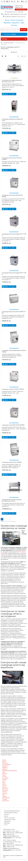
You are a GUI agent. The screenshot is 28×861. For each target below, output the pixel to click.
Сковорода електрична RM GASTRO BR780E (12, 195)
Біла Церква (5, 778)
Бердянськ (5, 769)
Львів (3, 772)
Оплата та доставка (9, 818)
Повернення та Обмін (9, 819)
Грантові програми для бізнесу (12, 811)
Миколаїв (4, 773)
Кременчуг (5, 766)
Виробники (7, 823)
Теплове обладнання (9, 42)
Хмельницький (5, 797)
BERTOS (19, 552)
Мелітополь (5, 788)
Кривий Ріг (5, 767)
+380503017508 (19, 7)
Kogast (2, 553)
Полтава (4, 776)
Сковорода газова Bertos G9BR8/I (12, 462)
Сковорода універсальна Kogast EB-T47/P (12, 119)
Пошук (24, 29)
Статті (5, 824)
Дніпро (4, 761)
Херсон (4, 784)
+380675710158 (19, 5)
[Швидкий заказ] (10, 94)
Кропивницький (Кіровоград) (9, 770)
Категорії (4, 39)
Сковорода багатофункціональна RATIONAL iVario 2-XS (12, 81)
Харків (3, 782)
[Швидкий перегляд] (12, 94)
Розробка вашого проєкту (11, 812)
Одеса (3, 775)
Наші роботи (7, 821)
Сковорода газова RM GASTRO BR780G (13, 425)
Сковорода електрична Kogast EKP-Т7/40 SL (14, 273)
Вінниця (4, 760)
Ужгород (4, 799)
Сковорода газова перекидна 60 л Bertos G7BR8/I (14, 351)
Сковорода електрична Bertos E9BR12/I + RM (14, 312)
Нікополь (4, 791)
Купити (6, 94)
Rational (24, 552)
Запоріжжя (5, 763)
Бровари (4, 779)
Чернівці (4, 796)
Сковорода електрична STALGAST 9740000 (12, 158)
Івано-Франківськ (6, 764)
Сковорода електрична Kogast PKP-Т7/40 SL (14, 234)
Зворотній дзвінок (21, 9)
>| (9, 519)
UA (23, 1)
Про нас (6, 816)
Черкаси (4, 785)
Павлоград (5, 790)
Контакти (6, 814)
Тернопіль (4, 793)
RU (26, 1)
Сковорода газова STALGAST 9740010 (13, 389)
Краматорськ (5, 800)
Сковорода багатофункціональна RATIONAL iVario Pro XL (12, 500)
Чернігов (4, 787)
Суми (3, 781)
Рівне (3, 794)
